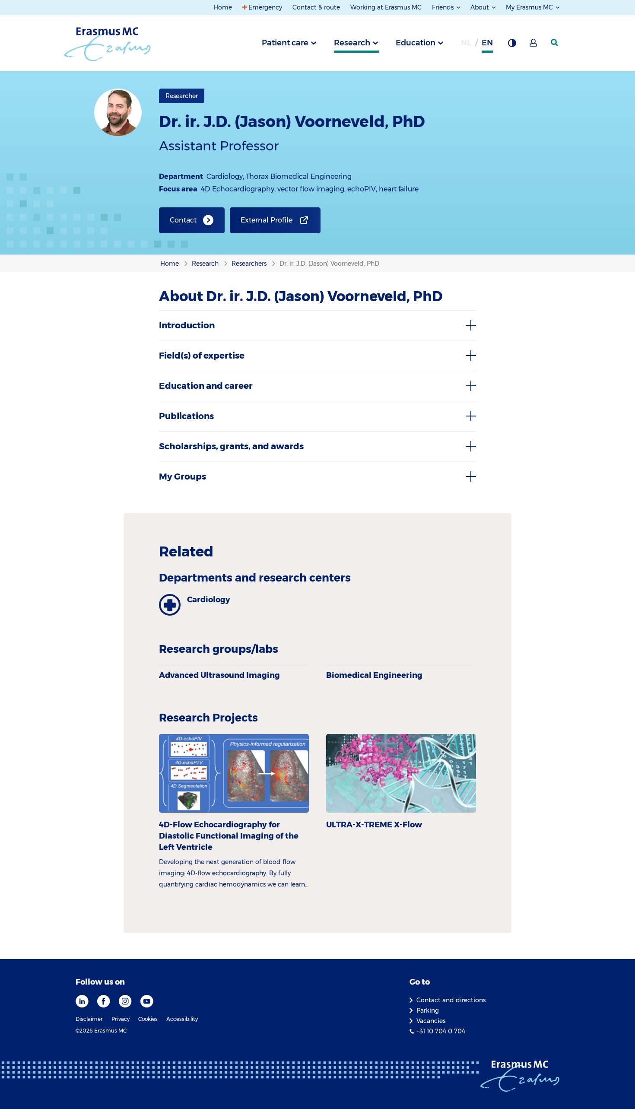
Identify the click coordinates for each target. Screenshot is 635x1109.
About (480, 7)
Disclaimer (89, 1019)
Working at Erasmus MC (386, 7)
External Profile (266, 220)
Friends (443, 7)
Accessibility (182, 1019)
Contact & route (316, 7)
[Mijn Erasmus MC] (534, 45)
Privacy (120, 1019)
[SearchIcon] (555, 42)
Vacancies (430, 1021)
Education (415, 43)
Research (352, 43)
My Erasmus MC (530, 7)
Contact (183, 220)
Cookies (148, 1019)
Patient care (285, 43)
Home (222, 7)
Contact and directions (451, 1000)
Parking (427, 1010)
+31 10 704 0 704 (440, 1031)
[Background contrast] (512, 45)
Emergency (265, 7)
